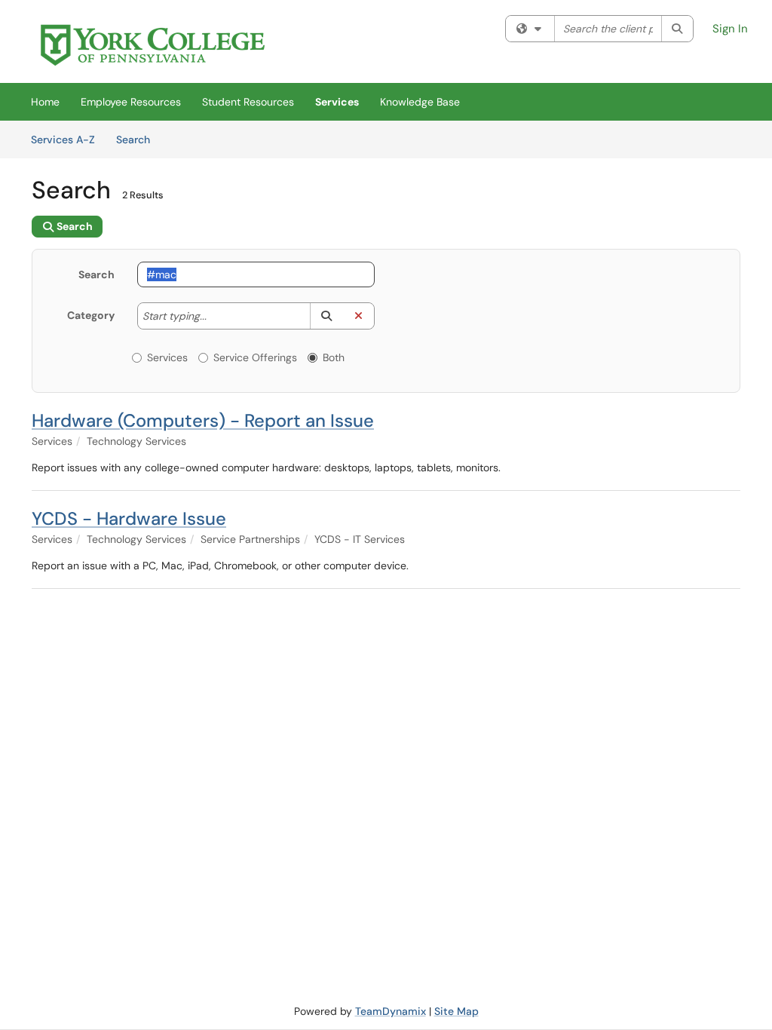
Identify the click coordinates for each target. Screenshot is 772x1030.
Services (337, 102)
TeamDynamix (390, 1011)
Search (138, 139)
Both (334, 357)
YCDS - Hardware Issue (129, 518)
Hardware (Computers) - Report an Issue (203, 420)
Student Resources (248, 102)
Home (45, 102)
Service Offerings (255, 357)
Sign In (730, 28)
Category (91, 315)
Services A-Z (63, 139)
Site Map (456, 1011)
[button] (326, 316)
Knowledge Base (420, 102)
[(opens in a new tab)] (152, 45)
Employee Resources (131, 102)
